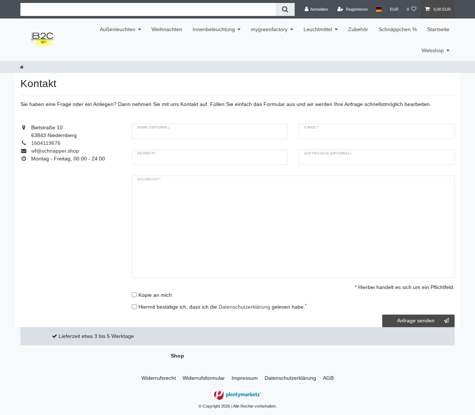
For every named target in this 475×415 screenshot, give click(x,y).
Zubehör (358, 29)
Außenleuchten (117, 29)
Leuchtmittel (318, 29)
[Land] (379, 9)
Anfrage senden (416, 320)
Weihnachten (166, 29)
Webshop (433, 50)
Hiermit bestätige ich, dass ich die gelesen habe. (222, 306)
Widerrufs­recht (158, 378)
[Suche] (285, 9)
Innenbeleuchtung (214, 29)
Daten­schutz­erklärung (290, 378)
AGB (328, 378)
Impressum (245, 378)
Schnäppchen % (398, 29)
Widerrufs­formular (204, 378)
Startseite (438, 29)
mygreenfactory (269, 29)
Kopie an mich (155, 295)
